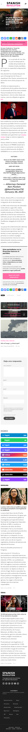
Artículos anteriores (13, 304)
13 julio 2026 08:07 (8, 663)
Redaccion (3, 587)
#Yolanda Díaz (7, 717)
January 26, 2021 (14, 192)
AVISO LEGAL (11, 727)
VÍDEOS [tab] (3, 592)
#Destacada (15, 703)
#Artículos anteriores (8, 700)
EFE (2, 99)
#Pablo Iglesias (16, 710)
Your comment (7, 365)
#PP (4, 714)
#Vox (17, 714)
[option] (14, 538)
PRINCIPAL (12, 340)
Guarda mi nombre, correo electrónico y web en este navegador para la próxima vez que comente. (13, 410)
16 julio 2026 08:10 (8, 587)
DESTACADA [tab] (4, 485)
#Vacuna (11, 714)
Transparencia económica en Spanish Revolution (11, 678)
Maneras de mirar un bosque (13, 307)
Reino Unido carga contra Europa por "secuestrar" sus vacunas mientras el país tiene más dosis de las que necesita (12, 315)
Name (5, 380)
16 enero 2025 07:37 (10, 346)
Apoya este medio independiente (14, 276)
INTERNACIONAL (9, 15)
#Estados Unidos (10, 295)
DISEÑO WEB (19, 728)
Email (4, 389)
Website (5, 398)
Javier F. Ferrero (4, 346)
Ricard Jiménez (9, 27)
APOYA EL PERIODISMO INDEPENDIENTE (12, 44)
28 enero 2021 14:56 (15, 27)
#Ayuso (17, 700)
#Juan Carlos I (6, 710)
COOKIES (13, 728)
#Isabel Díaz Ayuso (18, 707)
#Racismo (19, 295)
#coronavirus (6, 703)
